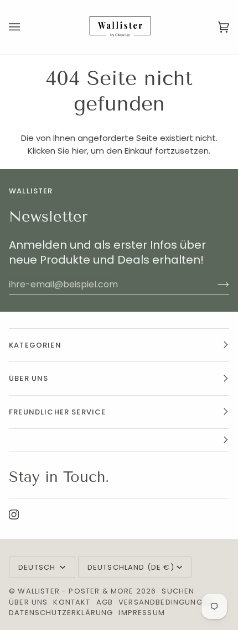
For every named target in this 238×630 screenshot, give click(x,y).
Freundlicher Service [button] (57, 412)
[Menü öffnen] (25, 27)
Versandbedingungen (165, 602)
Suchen (178, 591)
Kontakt (71, 602)
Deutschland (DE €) (130, 567)
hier (79, 150)
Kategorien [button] (35, 345)
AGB (104, 602)
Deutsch (38, 567)
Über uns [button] (28, 378)
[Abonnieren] (214, 284)
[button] (119, 440)
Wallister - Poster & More (75, 591)
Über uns (28, 602)
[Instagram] (14, 514)
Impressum (141, 612)
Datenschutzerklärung (61, 612)
